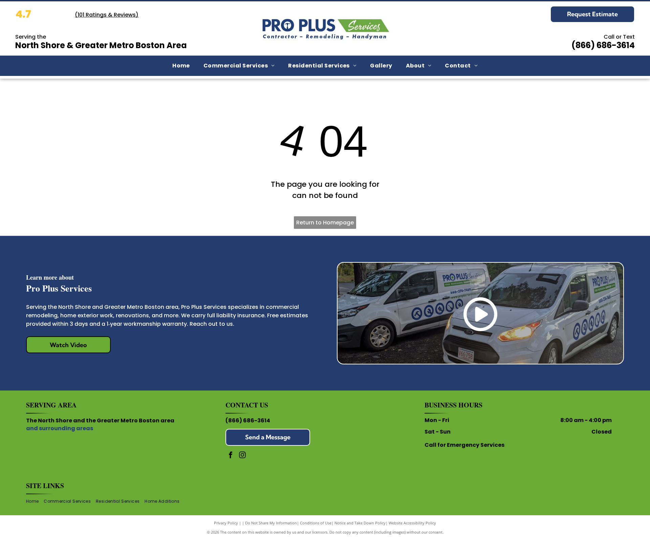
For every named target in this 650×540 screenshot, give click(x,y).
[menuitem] (181, 66)
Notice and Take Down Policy (360, 522)
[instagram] (242, 456)
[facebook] (230, 456)
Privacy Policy (226, 522)
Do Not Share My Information (271, 522)
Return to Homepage (325, 222)
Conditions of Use (315, 522)
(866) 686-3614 (247, 420)
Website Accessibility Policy (412, 522)
